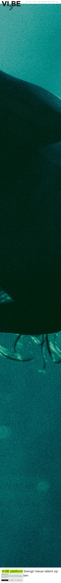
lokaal (39, 1)
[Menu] (59, 2)
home (27, 1)
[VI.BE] (11, 2)
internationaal (43, 1)
